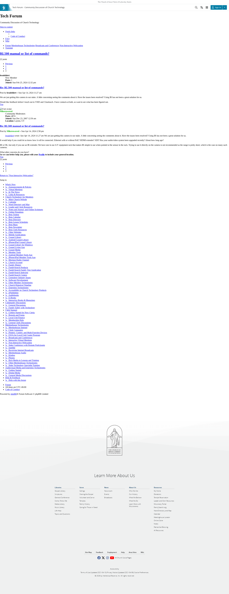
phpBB (14, 394)
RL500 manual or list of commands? (24, 53)
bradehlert (9, 136)
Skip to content (6, 27)
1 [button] (5, 66)
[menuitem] (18, 36)
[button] (9, 64)
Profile (42, 154)
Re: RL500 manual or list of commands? (22, 87)
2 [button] (5, 68)
